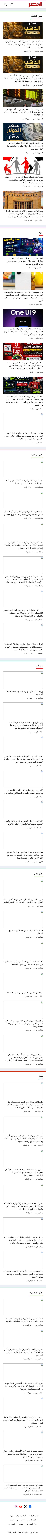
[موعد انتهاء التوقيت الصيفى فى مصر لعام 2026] (23, 985)
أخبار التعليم (26, 1111)
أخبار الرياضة (28, 487)
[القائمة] (11, 4)
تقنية (30, 268)
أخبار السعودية (27, 1325)
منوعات (29, 698)
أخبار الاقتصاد (28, 51)
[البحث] (5, 4)
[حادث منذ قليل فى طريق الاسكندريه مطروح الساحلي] (23, 925)
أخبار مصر (31, 906)
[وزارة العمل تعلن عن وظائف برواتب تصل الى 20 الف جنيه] (23, 685)
